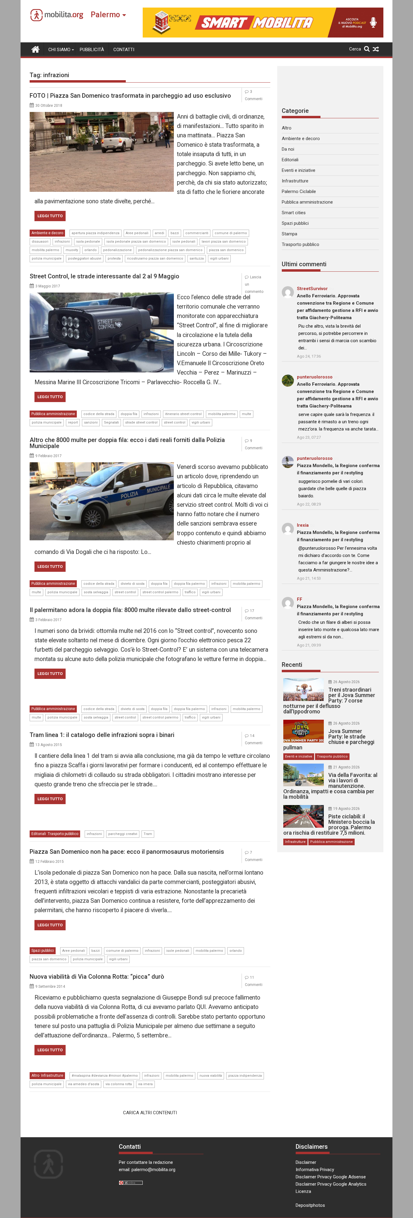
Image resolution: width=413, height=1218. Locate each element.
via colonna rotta (119, 1084)
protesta (114, 258)
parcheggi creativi (122, 834)
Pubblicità (92, 49)
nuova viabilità (211, 1076)
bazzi (175, 233)
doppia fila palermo (189, 584)
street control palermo (160, 592)
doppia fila (129, 414)
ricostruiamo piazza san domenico (155, 258)
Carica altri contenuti (150, 1112)
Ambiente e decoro (47, 233)
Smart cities (294, 212)
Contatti (123, 49)
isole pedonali (183, 242)
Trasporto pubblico (63, 834)
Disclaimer (306, 1162)
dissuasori (40, 242)
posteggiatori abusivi (84, 258)
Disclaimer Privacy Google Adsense (331, 1177)
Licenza (303, 1191)
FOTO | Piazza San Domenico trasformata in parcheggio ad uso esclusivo (130, 95)
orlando (90, 250)
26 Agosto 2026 (346, 682)
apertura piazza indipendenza (95, 233)
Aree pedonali (137, 233)
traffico (190, 592)
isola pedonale (88, 242)
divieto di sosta (133, 584)
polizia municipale (47, 258)
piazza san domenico (226, 250)
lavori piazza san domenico (224, 242)
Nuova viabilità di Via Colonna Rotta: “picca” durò (97, 976)
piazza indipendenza (245, 1076)
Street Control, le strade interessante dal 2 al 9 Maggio (104, 276)
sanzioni (91, 422)
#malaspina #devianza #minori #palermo (105, 1076)
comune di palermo (231, 233)
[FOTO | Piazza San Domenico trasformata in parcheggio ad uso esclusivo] (102, 115)
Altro (35, 1075)
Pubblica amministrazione (53, 414)
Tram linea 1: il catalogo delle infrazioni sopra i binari (102, 734)
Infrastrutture (52, 1075)
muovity (72, 250)
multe (246, 414)
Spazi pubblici (42, 950)
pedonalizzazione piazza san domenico (170, 250)
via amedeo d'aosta (83, 1084)
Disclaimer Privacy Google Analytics (331, 1184)
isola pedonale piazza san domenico (136, 242)
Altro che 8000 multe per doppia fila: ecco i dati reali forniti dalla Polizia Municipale (127, 443)
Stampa (289, 234)
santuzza (197, 258)
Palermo (105, 14)
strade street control (141, 422)
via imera (145, 1084)
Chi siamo (59, 49)
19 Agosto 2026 (346, 809)
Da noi (288, 149)
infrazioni (62, 242)
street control (174, 422)
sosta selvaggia (96, 592)
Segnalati (111, 422)
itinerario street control (183, 414)
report (73, 422)
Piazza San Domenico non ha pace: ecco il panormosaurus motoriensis (127, 851)
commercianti (196, 233)
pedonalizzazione (117, 250)
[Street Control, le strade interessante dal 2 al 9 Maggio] (102, 296)
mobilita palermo (45, 250)
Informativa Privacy (315, 1169)
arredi (159, 233)
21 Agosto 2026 (346, 767)
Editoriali (38, 834)
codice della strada (98, 414)
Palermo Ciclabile (299, 191)
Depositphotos (310, 1205)
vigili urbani (219, 258)
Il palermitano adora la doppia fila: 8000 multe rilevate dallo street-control (130, 610)
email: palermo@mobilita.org (147, 1169)
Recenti (292, 664)
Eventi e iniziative (298, 170)
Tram (148, 834)
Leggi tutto (50, 216)
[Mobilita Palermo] (36, 49)
